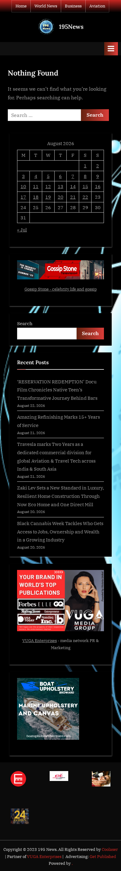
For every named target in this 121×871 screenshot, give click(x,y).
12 (48, 186)
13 (60, 186)
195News (71, 26)
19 (48, 197)
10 (23, 186)
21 (73, 197)
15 (85, 186)
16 (98, 186)
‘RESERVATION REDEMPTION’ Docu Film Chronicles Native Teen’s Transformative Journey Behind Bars (57, 389)
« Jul (22, 229)
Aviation (97, 6)
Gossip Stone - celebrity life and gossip (61, 289)
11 (35, 186)
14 (73, 186)
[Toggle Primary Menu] (111, 48)
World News (45, 6)
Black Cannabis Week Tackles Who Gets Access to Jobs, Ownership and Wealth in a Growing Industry (60, 531)
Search (25, 323)
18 (35, 197)
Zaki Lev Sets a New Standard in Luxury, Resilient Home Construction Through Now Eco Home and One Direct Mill (60, 496)
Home (21, 6)
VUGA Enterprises (39, 640)
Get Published (103, 856)
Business (73, 6)
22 (85, 197)
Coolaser (110, 849)
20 (60, 197)
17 (23, 197)
